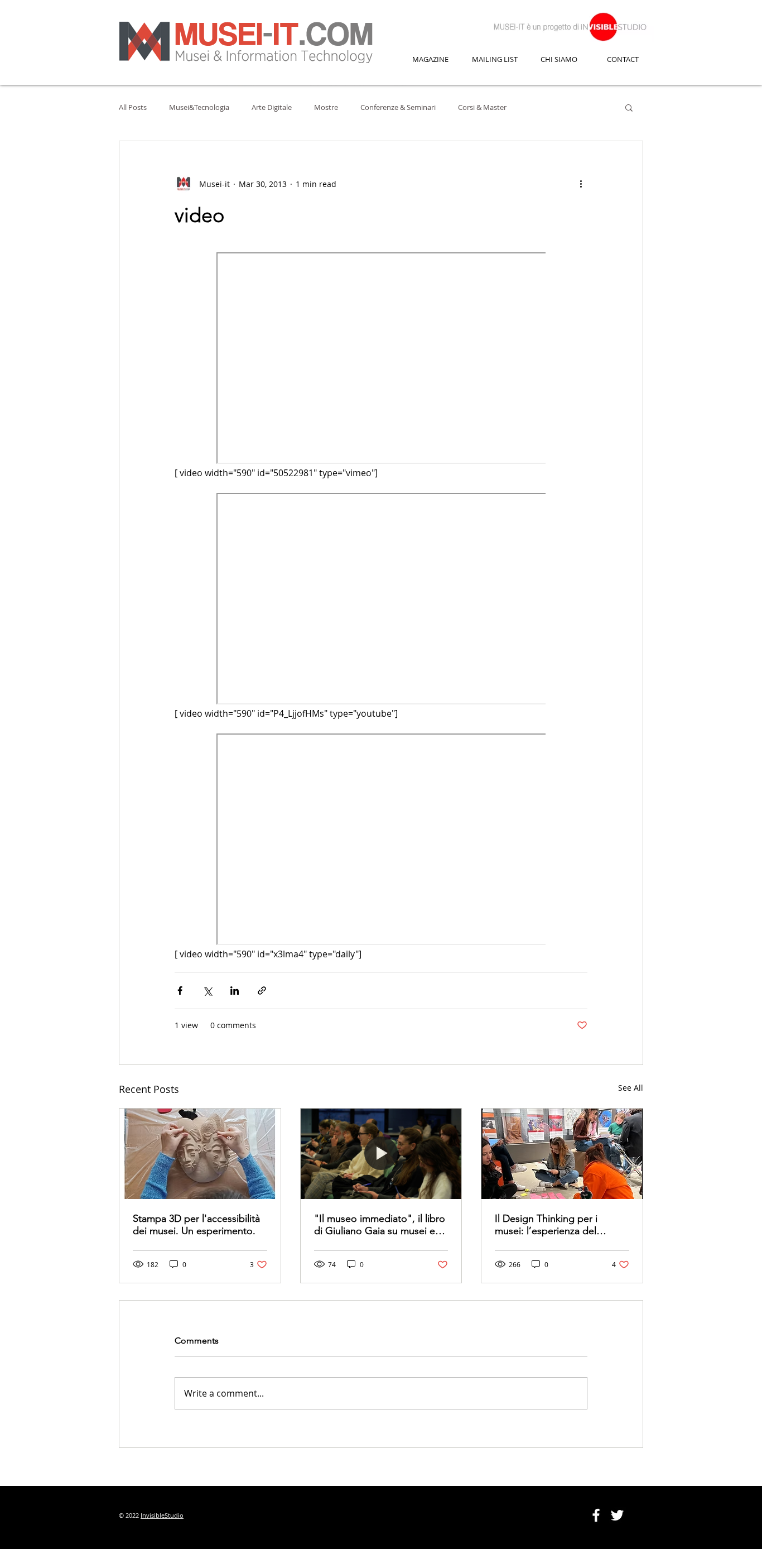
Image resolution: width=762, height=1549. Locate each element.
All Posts (133, 107)
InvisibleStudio (162, 1515)
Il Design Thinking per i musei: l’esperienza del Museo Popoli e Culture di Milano (553, 1224)
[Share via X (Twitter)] (207, 990)
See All (630, 1087)
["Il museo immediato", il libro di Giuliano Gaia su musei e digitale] (381, 1154)
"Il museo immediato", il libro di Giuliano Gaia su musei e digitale (379, 1224)
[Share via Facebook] (180, 990)
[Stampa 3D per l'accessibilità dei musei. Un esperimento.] (200, 1154)
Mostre (326, 107)
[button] (629, 107)
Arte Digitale (272, 107)
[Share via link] (262, 990)
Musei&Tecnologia (199, 107)
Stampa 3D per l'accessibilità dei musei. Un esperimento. (196, 1224)
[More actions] (580, 183)
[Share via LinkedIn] (234, 990)
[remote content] (381, 359)
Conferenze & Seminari (398, 107)
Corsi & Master (482, 107)
